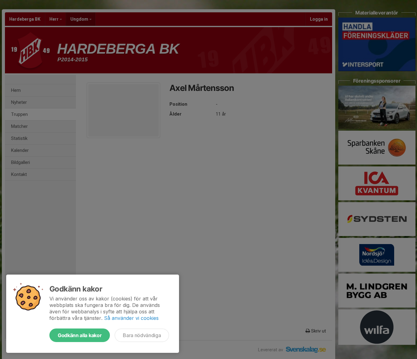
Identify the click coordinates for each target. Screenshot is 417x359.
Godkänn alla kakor (80, 335)
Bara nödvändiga (142, 335)
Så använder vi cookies (131, 318)
